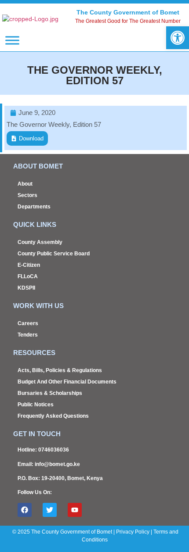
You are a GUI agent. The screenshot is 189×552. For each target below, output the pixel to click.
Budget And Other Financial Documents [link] (67, 382)
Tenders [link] (28, 335)
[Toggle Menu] (12, 40)
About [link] (25, 184)
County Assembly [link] (40, 242)
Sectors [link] (27, 195)
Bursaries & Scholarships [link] (50, 393)
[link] (177, 37)
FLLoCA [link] (28, 276)
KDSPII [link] (26, 288)
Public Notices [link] (36, 404)
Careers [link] (28, 323)
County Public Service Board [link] (54, 254)
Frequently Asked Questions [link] (53, 416)
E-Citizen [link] (29, 265)
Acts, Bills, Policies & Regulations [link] (60, 370)
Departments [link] (34, 207)
